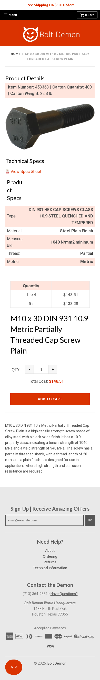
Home (16, 54)
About (50, 551)
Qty (15, 369)
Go (90, 520)
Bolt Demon (56, 663)
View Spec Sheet (26, 171)
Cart (89, 15)
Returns (50, 562)
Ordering (50, 556)
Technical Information (50, 568)
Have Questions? (64, 594)
